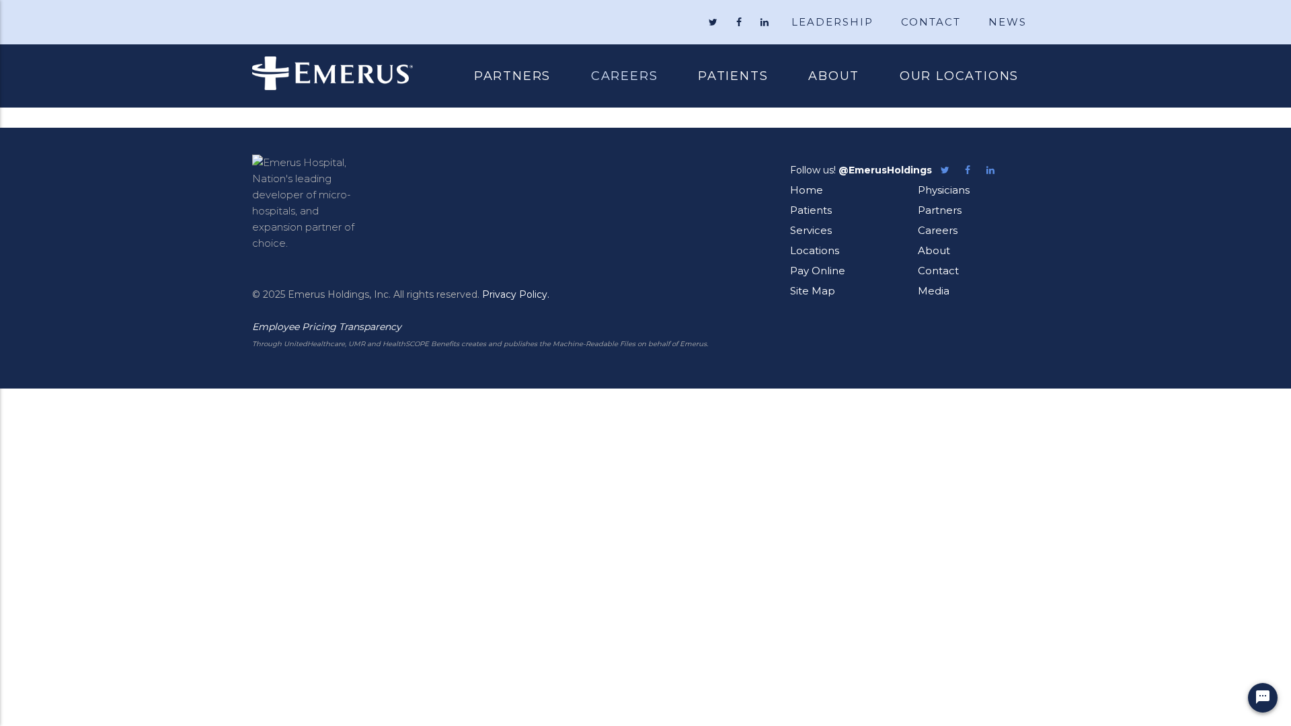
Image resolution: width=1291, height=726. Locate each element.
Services (811, 230)
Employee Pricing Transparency (326, 327)
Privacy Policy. (515, 294)
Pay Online (817, 270)
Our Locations (959, 76)
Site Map (812, 290)
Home (806, 190)
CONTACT (931, 21)
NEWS (1007, 21)
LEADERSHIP (832, 21)
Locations (814, 250)
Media (933, 290)
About (833, 76)
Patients (723, 77)
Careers (624, 76)
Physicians (944, 190)
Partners (512, 76)
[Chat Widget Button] (1263, 698)
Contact (938, 270)
